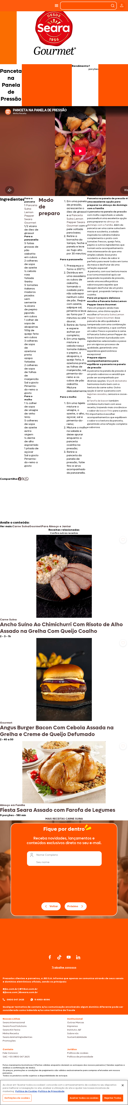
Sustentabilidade (77, 1037)
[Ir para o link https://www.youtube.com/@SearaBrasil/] (69, 957)
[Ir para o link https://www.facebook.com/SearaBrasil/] (50, 957)
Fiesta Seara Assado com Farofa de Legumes (57, 810)
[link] (64, 586)
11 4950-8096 (42, 999)
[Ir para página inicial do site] (64, 947)
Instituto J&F (74, 1029)
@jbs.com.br (10, 989)
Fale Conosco (10, 1053)
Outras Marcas (75, 1022)
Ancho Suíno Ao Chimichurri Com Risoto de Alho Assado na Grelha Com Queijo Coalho (61, 628)
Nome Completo (47, 855)
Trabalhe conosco (64, 967)
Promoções (9, 1040)
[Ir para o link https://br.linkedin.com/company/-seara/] (78, 957)
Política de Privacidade (51, 1091)
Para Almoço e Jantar (56, 526)
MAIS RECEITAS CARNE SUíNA (64, 818)
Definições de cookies (17, 1098)
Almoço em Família (12, 805)
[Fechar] (122, 1085)
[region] (64, 1092)
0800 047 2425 (15, 999)
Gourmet (35, 526)
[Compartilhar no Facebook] (20, 479)
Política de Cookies (26, 1091)
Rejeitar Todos (112, 1098)
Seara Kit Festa (11, 1029)
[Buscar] (112, 5)
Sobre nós (72, 1033)
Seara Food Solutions (15, 1026)
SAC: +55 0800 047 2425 (16, 1056)
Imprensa (72, 1026)
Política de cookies (77, 1053)
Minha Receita (11, 1033)
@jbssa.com (10, 992)
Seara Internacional (14, 1022)
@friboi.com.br (28, 989)
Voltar (54, 906)
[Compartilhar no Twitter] (23, 479)
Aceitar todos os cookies (84, 1098)
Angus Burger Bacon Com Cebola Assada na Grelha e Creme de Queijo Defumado (57, 731)
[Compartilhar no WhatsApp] (26, 479)
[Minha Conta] (121, 5)
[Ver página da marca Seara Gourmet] (55, 33)
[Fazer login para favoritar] (123, 539)
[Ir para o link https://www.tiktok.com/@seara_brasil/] (59, 957)
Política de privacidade (80, 1056)
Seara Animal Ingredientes (17, 1037)
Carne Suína (20, 526)
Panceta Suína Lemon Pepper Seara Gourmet (30, 213)
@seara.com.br (28, 992)
